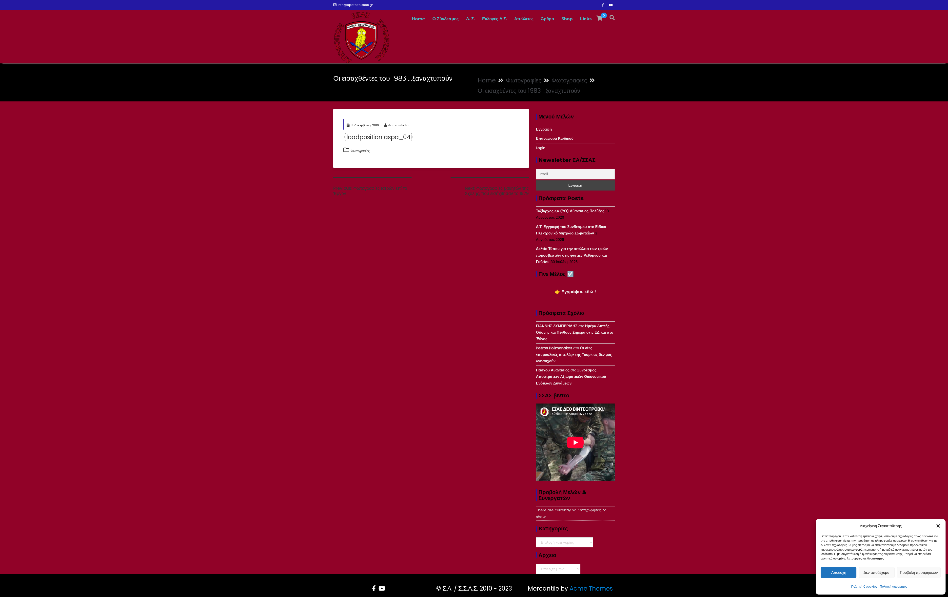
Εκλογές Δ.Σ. (494, 18)
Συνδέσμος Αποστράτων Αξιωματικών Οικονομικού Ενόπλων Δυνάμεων (571, 376)
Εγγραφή (544, 129)
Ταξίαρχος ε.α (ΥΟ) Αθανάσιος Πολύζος (570, 210)
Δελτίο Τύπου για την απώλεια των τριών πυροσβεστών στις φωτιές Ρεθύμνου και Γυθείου (572, 255)
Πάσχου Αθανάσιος (553, 370)
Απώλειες (523, 18)
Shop (567, 18)
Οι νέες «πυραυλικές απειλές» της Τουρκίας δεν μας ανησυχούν (574, 354)
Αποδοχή (838, 572)
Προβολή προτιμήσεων (919, 572)
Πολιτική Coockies (864, 586)
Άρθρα (547, 18)
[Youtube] (611, 5)
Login (540, 147)
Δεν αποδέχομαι (877, 572)
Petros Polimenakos (554, 347)
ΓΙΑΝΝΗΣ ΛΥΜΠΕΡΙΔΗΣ (556, 325)
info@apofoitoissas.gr (355, 4)
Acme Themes (591, 588)
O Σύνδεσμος (445, 18)
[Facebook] (603, 5)
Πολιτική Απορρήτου (894, 586)
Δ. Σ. (470, 18)
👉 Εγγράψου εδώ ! (575, 292)
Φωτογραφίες (360, 151)
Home (418, 18)
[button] (938, 525)
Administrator (399, 125)
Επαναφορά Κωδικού (554, 138)
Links (586, 18)
